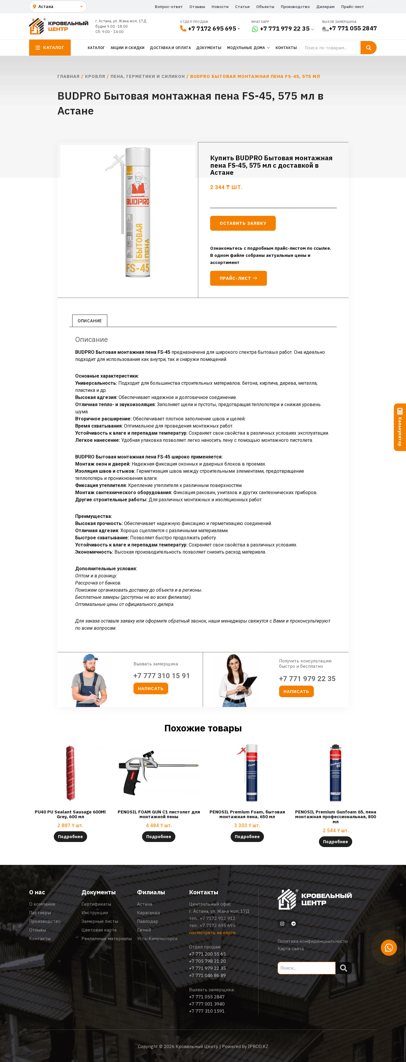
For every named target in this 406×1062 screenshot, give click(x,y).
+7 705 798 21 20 (207, 961)
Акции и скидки (128, 47)
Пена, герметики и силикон (148, 76)
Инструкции (94, 912)
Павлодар (147, 921)
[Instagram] (282, 923)
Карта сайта (291, 948)
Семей (144, 930)
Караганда (148, 912)
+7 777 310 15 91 (161, 676)
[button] (150, 688)
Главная (68, 76)
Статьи (242, 6)
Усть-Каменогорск (157, 938)
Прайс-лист (352, 6)
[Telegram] (293, 923)
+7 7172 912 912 (217, 918)
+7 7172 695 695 (212, 28)
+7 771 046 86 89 (207, 975)
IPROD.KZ (258, 1046)
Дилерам (325, 6)
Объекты (265, 6)
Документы (209, 47)
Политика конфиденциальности (313, 941)
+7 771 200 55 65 (207, 954)
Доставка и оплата (170, 47)
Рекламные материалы (106, 938)
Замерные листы (99, 921)
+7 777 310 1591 (207, 1011)
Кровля (95, 76)
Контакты (286, 47)
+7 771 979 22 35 (284, 28)
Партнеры (40, 912)
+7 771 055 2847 (353, 28)
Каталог (96, 47)
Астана (144, 904)
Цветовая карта (99, 930)
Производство (295, 6)
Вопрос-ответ (169, 6)
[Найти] (369, 47)
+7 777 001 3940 (207, 1004)
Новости (220, 6)
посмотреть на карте (212, 932)
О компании (42, 904)
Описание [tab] (90, 320)
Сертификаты (96, 904)
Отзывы (197, 6)
